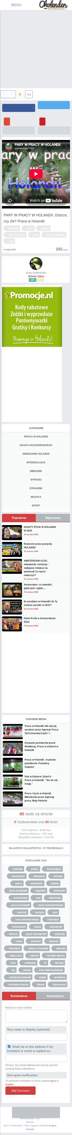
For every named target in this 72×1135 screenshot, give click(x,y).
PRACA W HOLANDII (36, 436)
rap (13, 970)
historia (13, 934)
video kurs (16, 955)
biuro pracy (59, 984)
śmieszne (59, 890)
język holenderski (36, 934)
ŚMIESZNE (36, 471)
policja (27, 970)
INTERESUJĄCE (36, 462)
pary (35, 234)
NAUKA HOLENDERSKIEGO (36, 445)
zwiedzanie (36, 883)
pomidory (59, 977)
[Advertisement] (36, 48)
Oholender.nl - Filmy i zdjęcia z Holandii (29, 1125)
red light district (56, 955)
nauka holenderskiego (50, 905)
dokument (39, 876)
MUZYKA (36, 497)
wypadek (40, 890)
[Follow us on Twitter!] (30, 1112)
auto (54, 912)
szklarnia (60, 934)
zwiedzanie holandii (20, 977)
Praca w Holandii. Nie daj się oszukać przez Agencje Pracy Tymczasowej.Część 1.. (41, 729)
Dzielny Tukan (36, 276)
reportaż (22, 912)
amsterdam (18, 876)
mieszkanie (55, 926)
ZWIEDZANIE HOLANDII (35, 453)
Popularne (19, 517)
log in (53, 1080)
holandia (13, 228)
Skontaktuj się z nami (30, 1118)
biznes (40, 984)
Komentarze (19, 996)
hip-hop (59, 963)
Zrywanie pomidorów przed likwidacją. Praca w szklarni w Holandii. (41, 746)
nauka (37, 926)
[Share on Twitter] (54, 105)
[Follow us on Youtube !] (54, 1112)
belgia (42, 977)
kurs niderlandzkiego (51, 970)
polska (55, 883)
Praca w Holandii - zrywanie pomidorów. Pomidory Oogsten (40, 763)
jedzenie (54, 941)
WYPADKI (36, 479)
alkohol (34, 955)
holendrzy (14, 948)
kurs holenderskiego (27, 919)
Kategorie (36, 428)
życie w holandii (18, 890)
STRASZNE (35, 488)
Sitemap (30, 1122)
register (9, 1084)
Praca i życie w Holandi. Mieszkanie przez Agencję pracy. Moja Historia (39, 796)
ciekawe (58, 876)
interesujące (54, 869)
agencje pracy (17, 234)
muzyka (39, 912)
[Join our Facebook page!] (18, 1112)
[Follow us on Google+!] (42, 1112)
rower (19, 941)
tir (45, 963)
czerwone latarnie (18, 984)
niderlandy (55, 898)
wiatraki (60, 948)
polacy (45, 228)
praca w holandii (55, 234)
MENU (16, 4)
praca (29, 228)
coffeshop (30, 963)
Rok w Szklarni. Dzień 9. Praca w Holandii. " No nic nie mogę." (41, 780)
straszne (36, 941)
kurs (13, 963)
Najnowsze (53, 517)
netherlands (20, 898)
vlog (11, 241)
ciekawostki (19, 926)
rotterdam (53, 919)
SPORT (36, 505)
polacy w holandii (38, 948)
